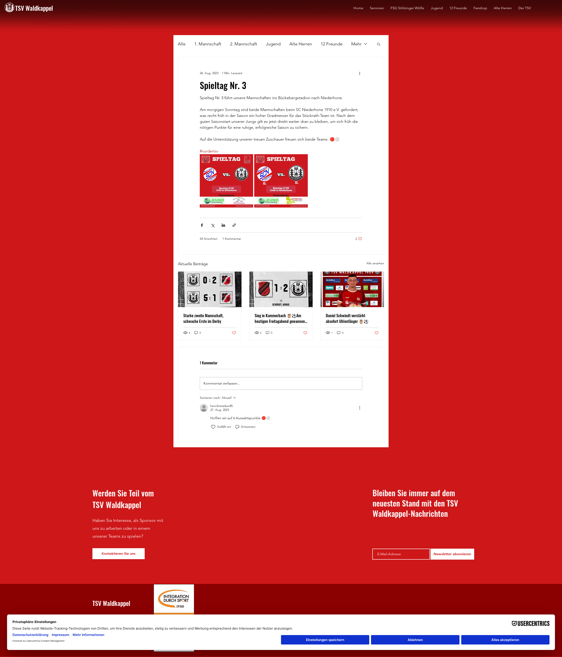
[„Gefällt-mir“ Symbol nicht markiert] (213, 427)
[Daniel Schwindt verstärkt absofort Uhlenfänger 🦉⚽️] (352, 289)
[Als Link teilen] (234, 225)
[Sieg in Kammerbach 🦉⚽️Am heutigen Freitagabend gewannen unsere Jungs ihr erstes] (281, 289)
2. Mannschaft (243, 44)
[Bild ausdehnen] (226, 181)
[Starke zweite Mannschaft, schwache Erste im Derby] (209, 289)
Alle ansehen (375, 263)
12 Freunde (331, 44)
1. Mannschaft (207, 44)
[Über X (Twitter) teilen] (213, 225)
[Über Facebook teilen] (202, 225)
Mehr (356, 44)
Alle (182, 44)
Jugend (273, 44)
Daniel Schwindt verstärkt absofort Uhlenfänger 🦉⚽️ (347, 318)
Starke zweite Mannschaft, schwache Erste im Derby (203, 318)
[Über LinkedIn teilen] (223, 225)
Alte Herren (300, 44)
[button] (378, 44)
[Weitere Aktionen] (359, 73)
